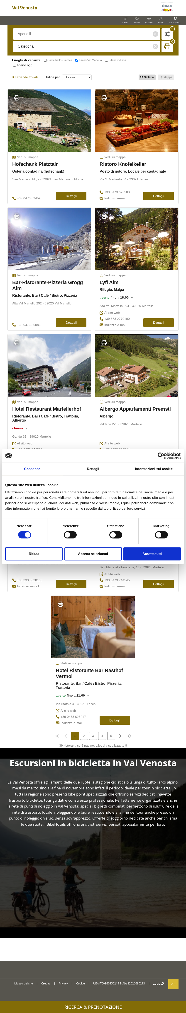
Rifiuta (34, 554)
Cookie (80, 983)
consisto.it (158, 984)
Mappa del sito (23, 983)
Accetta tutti (152, 554)
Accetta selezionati (93, 554)
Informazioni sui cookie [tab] (153, 469)
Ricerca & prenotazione (93, 1007)
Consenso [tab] (32, 469)
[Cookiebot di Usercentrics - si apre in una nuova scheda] (161, 455)
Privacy (63, 983)
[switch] (70, 534)
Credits (45, 983)
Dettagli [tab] (93, 469)
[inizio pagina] (173, 984)
